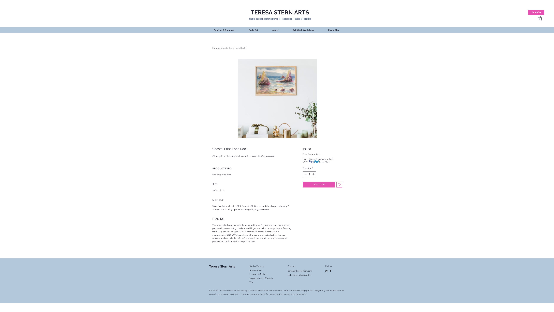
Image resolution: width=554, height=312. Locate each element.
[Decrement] (305, 174)
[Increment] (314, 174)
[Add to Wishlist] (339, 184)
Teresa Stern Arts (222, 266)
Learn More (324, 161)
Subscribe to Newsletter (299, 275)
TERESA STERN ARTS (280, 12)
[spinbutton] (309, 174)
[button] (540, 18)
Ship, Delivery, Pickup (312, 154)
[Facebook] (330, 270)
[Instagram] (326, 270)
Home (215, 48)
